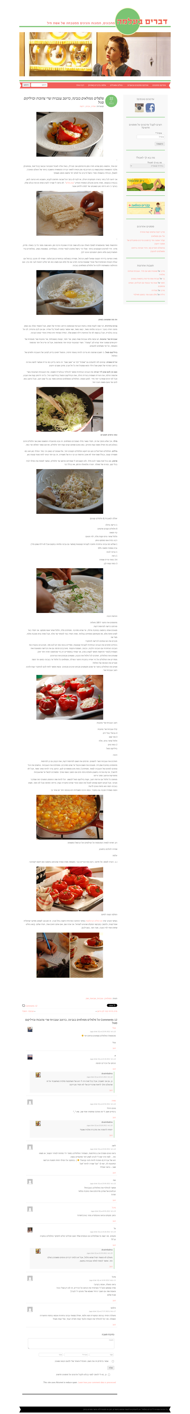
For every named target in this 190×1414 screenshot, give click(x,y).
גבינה (88, 106)
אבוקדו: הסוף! (28, 1011)
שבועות (93, 998)
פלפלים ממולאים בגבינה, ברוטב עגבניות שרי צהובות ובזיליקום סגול (64, 100)
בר (164, 279)
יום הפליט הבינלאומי (93, 921)
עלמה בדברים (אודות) (97, 85)
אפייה (93, 106)
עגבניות (100, 998)
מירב (163, 271)
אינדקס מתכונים (159, 85)
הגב (114, 1048)
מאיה (114, 1101)
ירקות (82, 106)
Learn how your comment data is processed (97, 1382)
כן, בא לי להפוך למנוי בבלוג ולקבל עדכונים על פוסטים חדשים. (81, 1374)
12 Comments (31, 1006)
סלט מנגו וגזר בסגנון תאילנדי (145, 294)
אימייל (159, 133)
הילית (162, 294)
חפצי (163, 283)
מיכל (114, 1208)
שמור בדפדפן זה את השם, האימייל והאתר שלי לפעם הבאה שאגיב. (81, 1361)
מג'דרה (154, 290)
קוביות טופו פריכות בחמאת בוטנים (145, 279)
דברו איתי (80, 85)
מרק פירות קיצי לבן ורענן (107, 1011)
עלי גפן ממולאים (158, 236)
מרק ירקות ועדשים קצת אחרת (152, 232)
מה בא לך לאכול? (154, 163)
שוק (87, 998)
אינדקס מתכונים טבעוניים (138, 85)
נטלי (114, 1028)
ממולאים (108, 998)
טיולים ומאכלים (117, 85)
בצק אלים (70, 183)
